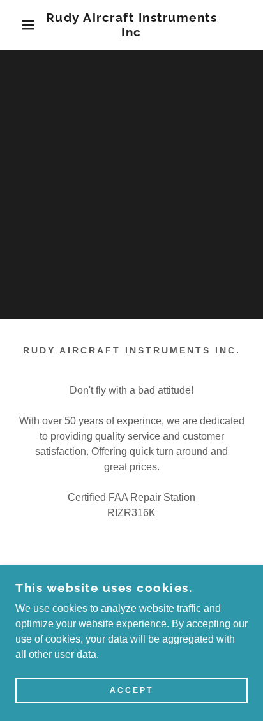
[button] (20, 25)
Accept (131, 690)
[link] (131, 25)
